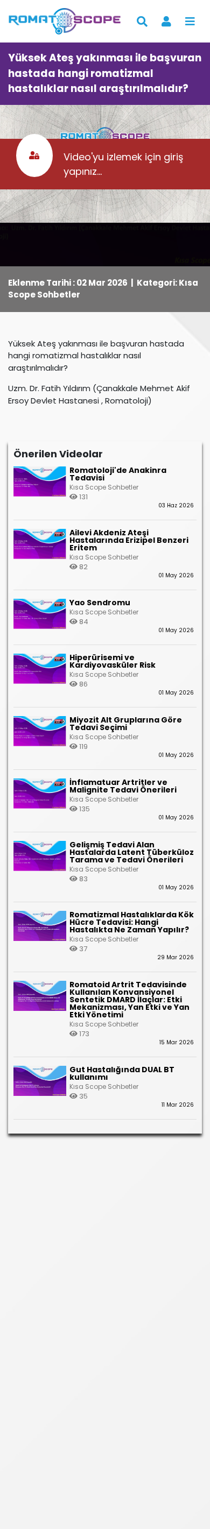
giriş (173, 157)
